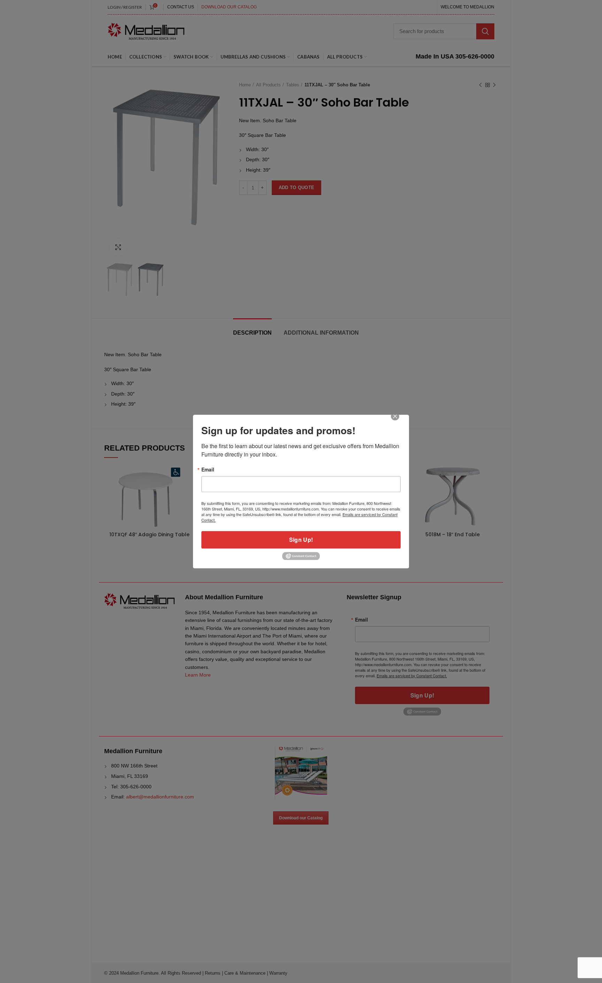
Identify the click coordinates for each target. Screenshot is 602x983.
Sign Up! (301, 540)
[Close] (400, 421)
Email (207, 469)
